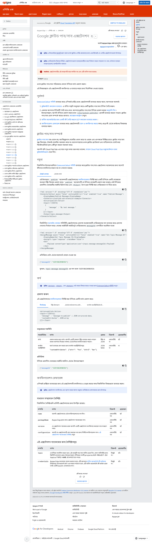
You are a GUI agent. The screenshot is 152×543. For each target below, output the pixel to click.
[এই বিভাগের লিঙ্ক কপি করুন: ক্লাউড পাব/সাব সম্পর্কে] (64, 134)
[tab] (44, 174)
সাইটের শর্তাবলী (47, 538)
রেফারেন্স (95, 14)
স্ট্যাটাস (74, 517)
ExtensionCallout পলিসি (46, 102)
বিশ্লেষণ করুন (46, 14)
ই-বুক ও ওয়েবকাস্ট (39, 520)
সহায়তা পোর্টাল (77, 520)
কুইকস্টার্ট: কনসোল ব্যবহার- (52, 106)
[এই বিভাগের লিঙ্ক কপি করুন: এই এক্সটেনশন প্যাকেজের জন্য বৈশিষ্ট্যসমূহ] (79, 442)
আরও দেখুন (77, 3)
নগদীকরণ (60, 14)
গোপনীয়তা (36, 538)
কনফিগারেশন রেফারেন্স (51, 124)
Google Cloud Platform (96, 529)
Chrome (70, 529)
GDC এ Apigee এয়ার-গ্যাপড (58, 3)
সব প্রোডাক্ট (112, 529)
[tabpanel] (82, 224)
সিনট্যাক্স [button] (43, 305)
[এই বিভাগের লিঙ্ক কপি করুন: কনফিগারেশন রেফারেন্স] (65, 378)
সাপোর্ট (58, 53)
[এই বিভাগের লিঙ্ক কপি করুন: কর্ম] (43, 278)
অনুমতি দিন (111, 110)
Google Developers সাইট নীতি (59, 493)
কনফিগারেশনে (84, 180)
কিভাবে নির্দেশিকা (119, 14)
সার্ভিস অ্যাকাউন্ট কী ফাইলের (96, 461)
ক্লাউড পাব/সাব (43, 140)
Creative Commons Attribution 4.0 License (74, 490)
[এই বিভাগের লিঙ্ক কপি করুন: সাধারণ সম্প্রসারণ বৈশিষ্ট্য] (63, 398)
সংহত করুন (83, 14)
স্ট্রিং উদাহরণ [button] (55, 305)
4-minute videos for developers (123, 513)
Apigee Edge (41, 30)
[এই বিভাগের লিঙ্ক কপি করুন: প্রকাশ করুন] (51, 294)
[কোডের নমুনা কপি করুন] (125, 189)
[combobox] (108, 3)
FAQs (105, 14)
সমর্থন (132, 14)
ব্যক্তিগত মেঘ (36, 3)
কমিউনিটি (75, 509)
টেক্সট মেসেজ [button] (44, 174)
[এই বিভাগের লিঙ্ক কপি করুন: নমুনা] (45, 160)
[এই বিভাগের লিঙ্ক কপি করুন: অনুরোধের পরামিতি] (54, 329)
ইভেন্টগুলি (36, 513)
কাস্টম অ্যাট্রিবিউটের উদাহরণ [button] (96, 305)
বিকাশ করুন (19, 14)
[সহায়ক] (122, 30)
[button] (15, 76)
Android (60, 529)
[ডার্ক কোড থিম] (123, 189)
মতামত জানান (120, 36)
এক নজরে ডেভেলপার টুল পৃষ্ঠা (122, 509)
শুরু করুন (6, 14)
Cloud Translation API (67, 23)
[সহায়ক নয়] (125, 30)
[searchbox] (15, 21)
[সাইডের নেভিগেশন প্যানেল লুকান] (27, 539)
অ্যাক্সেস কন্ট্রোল (76, 116)
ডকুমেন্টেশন (107, 47)
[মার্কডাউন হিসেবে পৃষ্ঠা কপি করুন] (92, 36)
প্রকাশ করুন (32, 14)
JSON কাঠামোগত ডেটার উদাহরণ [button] (74, 305)
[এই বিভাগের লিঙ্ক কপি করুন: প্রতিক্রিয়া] (46, 356)
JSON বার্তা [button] (58, 174)
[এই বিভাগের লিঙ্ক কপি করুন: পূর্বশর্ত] (46, 96)
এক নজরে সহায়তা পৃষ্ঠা (79, 513)
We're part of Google (40, 509)
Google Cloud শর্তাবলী (61, 538)
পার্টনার (35, 517)
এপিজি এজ (23, 3)
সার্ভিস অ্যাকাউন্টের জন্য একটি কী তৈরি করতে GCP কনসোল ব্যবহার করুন (69, 120)
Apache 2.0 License (115, 490)
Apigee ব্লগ (115, 517)
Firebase (81, 529)
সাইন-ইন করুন (144, 3)
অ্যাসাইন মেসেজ (54, 223)
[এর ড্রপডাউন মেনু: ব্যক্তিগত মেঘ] (44, 2)
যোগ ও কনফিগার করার (89, 124)
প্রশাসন (71, 14)
